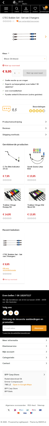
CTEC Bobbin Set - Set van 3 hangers (12, 255)
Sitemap (40, 405)
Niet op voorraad (35, 73)
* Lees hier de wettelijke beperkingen (16, 333)
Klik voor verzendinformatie (9, 269)
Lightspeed (23, 422)
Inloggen (26, 11)
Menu (6, 11)
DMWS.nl (42, 422)
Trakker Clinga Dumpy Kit (9, 206)
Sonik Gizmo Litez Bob (35, 168)
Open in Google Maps (22, 384)
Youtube (16, 313)
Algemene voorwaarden (16, 405)
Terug (3, 2)
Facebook (5, 313)
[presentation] (43, 36)
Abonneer (38, 328)
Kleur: (6, 53)
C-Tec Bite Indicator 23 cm (11, 168)
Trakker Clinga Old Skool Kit (35, 206)
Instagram (10, 313)
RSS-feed (32, 405)
